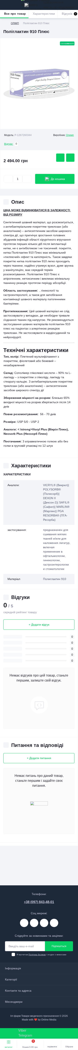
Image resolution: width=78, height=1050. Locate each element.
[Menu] (5, 5)
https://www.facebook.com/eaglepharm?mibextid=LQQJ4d (34, 923)
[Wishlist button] (60, 158)
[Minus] (8, 179)
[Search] (13, 5)
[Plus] (27, 179)
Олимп (70, 135)
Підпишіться (59, 946)
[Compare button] (70, 158)
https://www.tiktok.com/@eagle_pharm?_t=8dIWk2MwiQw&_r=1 (44, 923)
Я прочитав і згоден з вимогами (41, 954)
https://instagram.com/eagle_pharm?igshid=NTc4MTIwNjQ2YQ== (24, 923)
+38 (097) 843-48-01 (39, 902)
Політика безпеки (37, 954)
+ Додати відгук (39, 624)
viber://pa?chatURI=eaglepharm (54, 923)
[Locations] (26, 5)
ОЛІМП (15, 23)
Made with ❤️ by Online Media (39, 1019)
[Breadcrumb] (5, 23)
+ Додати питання (39, 758)
